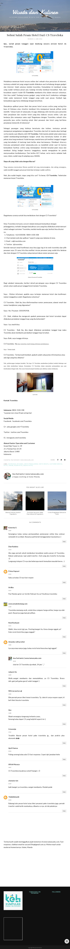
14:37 (9, 767)
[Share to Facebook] (57, 459)
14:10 (14, 661)
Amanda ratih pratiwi (16, 642)
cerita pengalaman (31, 464)
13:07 (9, 530)
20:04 (9, 800)
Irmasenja (12, 729)
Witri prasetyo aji (15, 691)
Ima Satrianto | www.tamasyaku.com (27, 658)
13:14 (9, 549)
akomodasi (12, 464)
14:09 (9, 675)
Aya (9, 710)
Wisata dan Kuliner (35, 12)
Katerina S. (12, 528)
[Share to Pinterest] (64, 459)
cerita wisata (44, 464)
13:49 (9, 606)
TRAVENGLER (13, 797)
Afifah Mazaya (14, 764)
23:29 (9, 783)
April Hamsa (13, 748)
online (11, 465)
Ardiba (11, 587)
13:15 (9, 574)
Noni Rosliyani (13, 623)
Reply (64, 541)
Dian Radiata (13, 547)
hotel (6, 465)
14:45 (9, 694)
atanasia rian (13, 781)
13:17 (9, 590)
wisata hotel (28, 465)
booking (20, 464)
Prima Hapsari (13, 571)
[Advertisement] (35, 867)
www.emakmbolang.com (17, 604)
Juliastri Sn (12, 672)
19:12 (9, 732)
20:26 (9, 751)
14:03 (9, 645)
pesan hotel (18, 465)
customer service (55, 464)
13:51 (9, 625)
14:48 (9, 713)
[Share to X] (61, 459)
